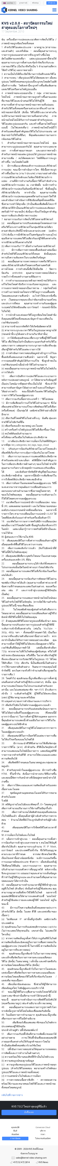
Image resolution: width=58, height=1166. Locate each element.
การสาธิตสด (15, 1138)
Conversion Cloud (43, 1127)
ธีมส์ (15, 1131)
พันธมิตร (15, 1134)
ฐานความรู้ (23, 3)
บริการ (43, 1131)
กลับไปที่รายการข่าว (12, 1095)
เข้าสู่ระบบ (51, 3)
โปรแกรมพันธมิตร (43, 1138)
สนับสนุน (35, 3)
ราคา (43, 1134)
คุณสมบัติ (15, 1127)
